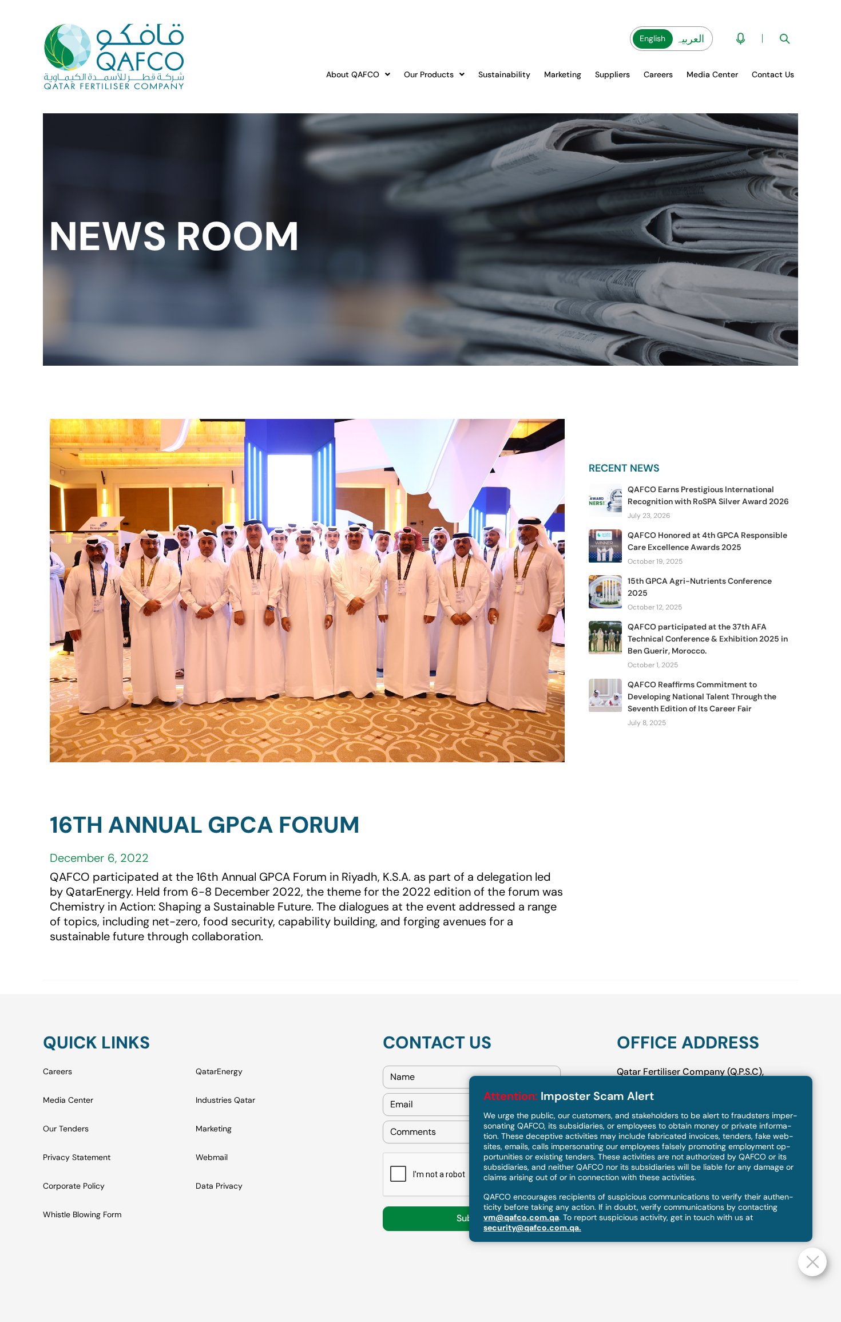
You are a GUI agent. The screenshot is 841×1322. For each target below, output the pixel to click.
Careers (658, 74)
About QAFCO (352, 74)
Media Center (712, 74)
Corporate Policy (74, 1186)
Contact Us (773, 74)
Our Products (429, 74)
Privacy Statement (76, 1157)
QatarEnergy (219, 1071)
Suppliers (612, 74)
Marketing (562, 74)
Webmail (212, 1157)
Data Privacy (219, 1186)
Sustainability (504, 74)
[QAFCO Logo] (114, 57)
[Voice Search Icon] (740, 38)
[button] (358, 74)
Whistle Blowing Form (82, 1214)
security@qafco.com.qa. (532, 1227)
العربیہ (690, 39)
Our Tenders (66, 1128)
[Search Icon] (784, 38)
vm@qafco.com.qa (521, 1217)
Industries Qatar (225, 1100)
